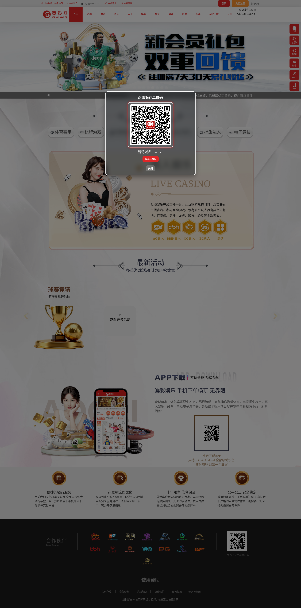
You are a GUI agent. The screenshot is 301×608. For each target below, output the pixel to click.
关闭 (150, 168)
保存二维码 (150, 159)
